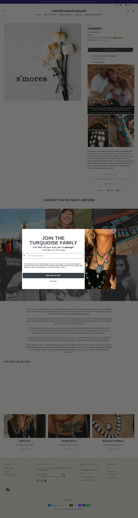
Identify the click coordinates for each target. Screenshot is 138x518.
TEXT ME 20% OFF (53, 275)
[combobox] (26, 255)
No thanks (53, 281)
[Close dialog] (113, 231)
